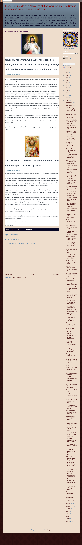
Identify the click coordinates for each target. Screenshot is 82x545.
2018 (66, 93)
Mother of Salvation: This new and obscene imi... (71, 386)
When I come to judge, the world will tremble (71, 238)
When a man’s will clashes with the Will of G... (71, 262)
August (68, 508)
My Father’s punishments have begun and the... (71, 440)
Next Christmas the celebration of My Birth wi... (71, 395)
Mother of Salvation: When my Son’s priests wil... (71, 193)
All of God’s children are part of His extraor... (71, 401)
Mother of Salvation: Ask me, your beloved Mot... (71, 156)
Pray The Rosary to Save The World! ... (71, 369)
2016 (66, 98)
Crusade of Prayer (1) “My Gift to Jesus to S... (71, 324)
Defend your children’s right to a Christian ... (71, 350)
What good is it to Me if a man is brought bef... (71, 144)
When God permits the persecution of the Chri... (71, 251)
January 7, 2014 (8, 74)
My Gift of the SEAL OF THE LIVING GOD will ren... (71, 182)
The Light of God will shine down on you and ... (71, 429)
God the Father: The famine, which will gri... (71, 150)
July (67, 511)
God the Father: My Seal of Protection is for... (71, 227)
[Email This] (26, 229)
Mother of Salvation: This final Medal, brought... (71, 121)
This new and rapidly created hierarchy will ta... (71, 307)
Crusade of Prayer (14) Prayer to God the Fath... (71, 216)
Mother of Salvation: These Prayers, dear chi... (71, 188)
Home (32, 274)
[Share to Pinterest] (31, 229)
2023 (66, 80)
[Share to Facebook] (30, 229)
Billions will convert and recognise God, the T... (71, 458)
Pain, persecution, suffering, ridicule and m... (71, 488)
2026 (66, 73)
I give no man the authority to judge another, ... (71, 423)
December (69, 102)
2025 (66, 75)
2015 (66, 100)
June (68, 513)
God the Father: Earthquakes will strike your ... (71, 161)
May (67, 516)
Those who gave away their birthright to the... (71, 493)
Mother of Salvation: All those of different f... (71, 171)
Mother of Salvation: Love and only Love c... (71, 275)
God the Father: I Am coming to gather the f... (71, 302)
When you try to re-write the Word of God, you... (71, 361)
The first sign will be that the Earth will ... (71, 445)
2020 (66, 88)
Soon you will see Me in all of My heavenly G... (71, 355)
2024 (66, 78)
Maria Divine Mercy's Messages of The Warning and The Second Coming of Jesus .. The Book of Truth (40, 7)
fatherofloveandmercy (16, 74)
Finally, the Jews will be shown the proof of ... (71, 221)
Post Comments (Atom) (19, 277)
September (69, 506)
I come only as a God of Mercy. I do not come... (71, 464)
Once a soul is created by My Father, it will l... (71, 138)
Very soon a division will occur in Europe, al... (71, 380)
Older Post (56, 274)
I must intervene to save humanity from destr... (71, 313)
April (67, 518)
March (68, 521)
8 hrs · (68, 365)
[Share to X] (29, 229)
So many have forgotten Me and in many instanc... (71, 499)
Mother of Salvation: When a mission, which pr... (71, 434)
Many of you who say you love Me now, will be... (71, 256)
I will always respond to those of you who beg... (71, 284)
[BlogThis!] (27, 229)
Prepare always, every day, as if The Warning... (71, 319)
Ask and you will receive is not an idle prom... (71, 412)
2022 (66, 83)
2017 (66, 95)
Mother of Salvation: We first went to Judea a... (71, 290)
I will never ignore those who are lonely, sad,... (71, 204)
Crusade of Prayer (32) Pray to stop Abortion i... (71, 132)
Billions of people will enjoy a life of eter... (71, 482)
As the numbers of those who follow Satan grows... (71, 177)
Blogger (49, 530)
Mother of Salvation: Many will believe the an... (71, 199)
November (69, 105)
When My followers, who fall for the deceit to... (71, 295)
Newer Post (8, 274)
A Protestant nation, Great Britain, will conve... (71, 406)
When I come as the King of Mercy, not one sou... (72, 469)
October (68, 503)
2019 (66, 90)
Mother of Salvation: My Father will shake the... (71, 210)
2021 (66, 85)
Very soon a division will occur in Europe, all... (71, 374)
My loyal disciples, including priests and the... (71, 418)
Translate (68, 67)
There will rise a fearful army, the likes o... (71, 127)
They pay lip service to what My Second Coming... (71, 232)
